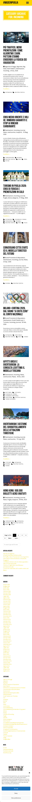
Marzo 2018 (6, 634)
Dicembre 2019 (7, 614)
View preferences (16, 798)
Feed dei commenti (8, 751)
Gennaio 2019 (6, 621)
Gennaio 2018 (6, 637)
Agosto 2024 (6, 598)
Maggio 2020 (6, 608)
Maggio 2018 (6, 631)
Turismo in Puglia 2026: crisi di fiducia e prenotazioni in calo (13, 566)
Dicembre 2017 (7, 639)
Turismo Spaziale (7, 736)
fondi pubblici (18, 335)
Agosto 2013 (6, 671)
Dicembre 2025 (7, 594)
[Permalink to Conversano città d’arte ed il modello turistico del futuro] (16, 242)
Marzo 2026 (6, 589)
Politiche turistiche (20, 397)
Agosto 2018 (6, 626)
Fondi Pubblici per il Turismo (10, 696)
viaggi (4, 737)
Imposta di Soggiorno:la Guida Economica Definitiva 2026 (12, 554)
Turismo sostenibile (10, 399)
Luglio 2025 (6, 596)
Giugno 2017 (6, 649)
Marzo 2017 (6, 654)
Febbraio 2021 (6, 603)
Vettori (7, 160)
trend (25, 159)
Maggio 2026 (6, 586)
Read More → (6, 89)
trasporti (19, 132)
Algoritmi (19, 67)
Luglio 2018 (6, 628)
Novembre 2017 (7, 641)
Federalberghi (9, 221)
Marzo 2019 (6, 618)
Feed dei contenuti (8, 749)
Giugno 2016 (6, 669)
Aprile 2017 (6, 652)
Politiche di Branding (8, 714)
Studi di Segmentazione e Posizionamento (14, 731)
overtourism (11, 132)
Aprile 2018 (6, 633)
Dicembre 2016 (7, 659)
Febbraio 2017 (6, 656)
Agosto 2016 (6, 666)
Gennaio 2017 (6, 657)
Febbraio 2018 (6, 636)
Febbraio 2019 (6, 619)
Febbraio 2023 (6, 599)
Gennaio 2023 (6, 601)
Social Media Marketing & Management (13, 722)
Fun (4, 697)
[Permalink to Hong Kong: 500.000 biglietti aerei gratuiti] (16, 485)
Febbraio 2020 (6, 611)
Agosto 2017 (6, 646)
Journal (22, 130)
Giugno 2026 (6, 584)
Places (14, 377)
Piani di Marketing (7, 707)
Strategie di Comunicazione (10, 729)
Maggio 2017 (6, 651)
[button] (29, 773)
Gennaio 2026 (6, 593)
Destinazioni (20, 69)
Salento (5, 717)
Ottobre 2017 (6, 643)
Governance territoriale (11, 395)
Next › (10, 538)
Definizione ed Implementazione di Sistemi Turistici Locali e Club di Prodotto (14, 688)
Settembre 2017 (7, 644)
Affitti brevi (8, 392)
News (5, 132)
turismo (26, 336)
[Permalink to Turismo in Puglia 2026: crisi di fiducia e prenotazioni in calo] (16, 180)
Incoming (6, 71)
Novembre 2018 (7, 624)
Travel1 (5, 734)
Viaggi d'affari (6, 739)
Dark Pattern (11, 69)
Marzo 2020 (6, 609)
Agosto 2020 (6, 606)
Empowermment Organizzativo (11, 692)
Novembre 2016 (7, 661)
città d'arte (18, 392)
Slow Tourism (6, 721)
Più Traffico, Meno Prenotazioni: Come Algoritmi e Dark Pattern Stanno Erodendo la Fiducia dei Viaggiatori (16, 558)
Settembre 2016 (7, 664)
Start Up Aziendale (8, 727)
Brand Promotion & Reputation (15, 258)
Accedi (5, 747)
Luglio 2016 (6, 667)
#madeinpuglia (10, 2)
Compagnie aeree (9, 157)
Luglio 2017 (6, 647)
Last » (16, 538)
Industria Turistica (20, 92)
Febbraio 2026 (6, 591)
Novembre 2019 (7, 616)
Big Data (5, 683)
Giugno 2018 (6, 629)
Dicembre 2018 (7, 623)
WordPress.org (7, 752)
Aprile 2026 (6, 588)
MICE (4, 702)
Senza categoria (13, 198)
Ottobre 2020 (6, 604)
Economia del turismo (20, 219)
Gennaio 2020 (6, 613)
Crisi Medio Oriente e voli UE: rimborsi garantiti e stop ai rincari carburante (15, 562)
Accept (16, 788)
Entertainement (7, 694)
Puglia (5, 198)
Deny (16, 793)
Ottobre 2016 (6, 662)
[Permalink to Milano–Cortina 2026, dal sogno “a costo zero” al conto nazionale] (16, 303)
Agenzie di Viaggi (10, 67)
